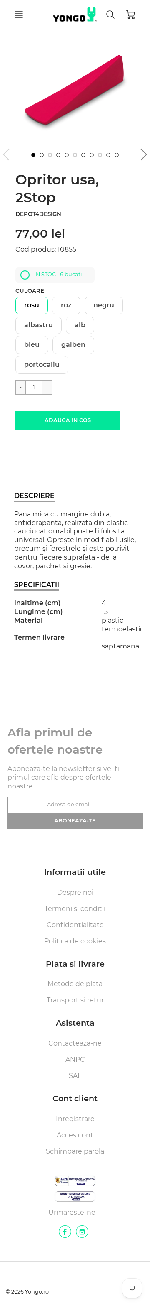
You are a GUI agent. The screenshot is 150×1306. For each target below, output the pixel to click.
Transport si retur (75, 1000)
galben (73, 345)
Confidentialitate (75, 925)
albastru (38, 325)
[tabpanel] (33, 155)
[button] (67, 420)
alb (80, 325)
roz (66, 305)
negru (103, 305)
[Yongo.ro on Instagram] (82, 1235)
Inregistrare (75, 1119)
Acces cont (75, 1135)
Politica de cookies (75, 941)
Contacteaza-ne (75, 1043)
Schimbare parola (75, 1151)
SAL (75, 1076)
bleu (32, 345)
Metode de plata (75, 984)
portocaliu (42, 364)
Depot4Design (38, 214)
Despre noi (75, 892)
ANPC (75, 1059)
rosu (31, 305)
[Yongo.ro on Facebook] (65, 1235)
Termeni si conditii (75, 909)
